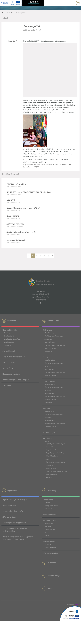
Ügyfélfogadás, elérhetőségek (53, 336)
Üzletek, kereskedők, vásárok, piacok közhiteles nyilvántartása (17, 538)
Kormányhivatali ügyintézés (14, 522)
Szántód (46, 408)
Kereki (45, 357)
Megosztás (12, 41)
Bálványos (47, 330)
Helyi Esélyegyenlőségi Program (15, 379)
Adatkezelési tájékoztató (40, 294)
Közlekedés (48, 509)
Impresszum (40, 291)
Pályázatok (48, 351)
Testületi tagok (9, 342)
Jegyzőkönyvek (8, 351)
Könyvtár (47, 535)
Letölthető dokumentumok (13, 357)
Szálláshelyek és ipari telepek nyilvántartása (14, 529)
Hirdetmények (49, 432)
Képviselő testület (9, 330)
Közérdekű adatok (50, 348)
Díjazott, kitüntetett (50, 547)
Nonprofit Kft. (8, 368)
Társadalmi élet (49, 520)
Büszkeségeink (49, 541)
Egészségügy (48, 523)
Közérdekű (6, 385)
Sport (46, 532)
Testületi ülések (9, 336)
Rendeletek (7, 345)
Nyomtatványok (9, 505)
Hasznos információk (11, 374)
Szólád (46, 441)
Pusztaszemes (49, 381)
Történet (47, 503)
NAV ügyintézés (9, 517)
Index (7, 13)
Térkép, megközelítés (51, 506)
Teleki (46, 459)
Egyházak (47, 526)
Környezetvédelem (50, 553)
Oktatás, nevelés (49, 529)
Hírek (12, 13)
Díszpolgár (47, 544)
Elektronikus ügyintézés (12, 511)
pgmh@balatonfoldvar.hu (40, 297)
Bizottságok (8, 333)
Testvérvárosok (49, 514)
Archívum (47, 438)
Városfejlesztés (8, 362)
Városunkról (48, 499)
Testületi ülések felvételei (12, 339)
